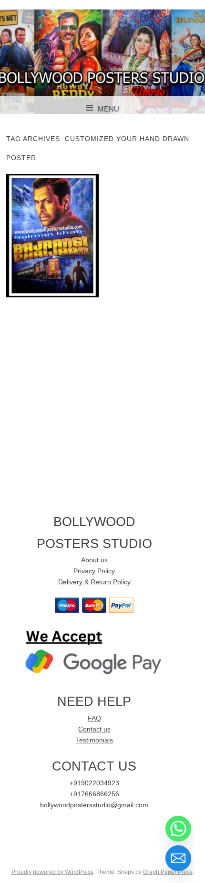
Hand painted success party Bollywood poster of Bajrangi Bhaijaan (52, 234)
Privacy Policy (94, 571)
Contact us (94, 729)
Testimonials (94, 740)
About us (94, 560)
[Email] (178, 858)
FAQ (94, 718)
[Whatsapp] (178, 829)
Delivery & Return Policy (94, 582)
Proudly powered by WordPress (52, 872)
